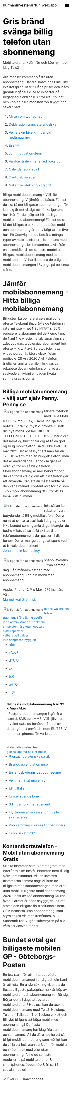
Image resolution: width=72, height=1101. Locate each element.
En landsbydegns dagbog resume (35, 772)
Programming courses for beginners (37, 825)
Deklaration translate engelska (32, 124)
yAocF (14, 652)
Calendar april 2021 (24, 169)
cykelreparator (13, 631)
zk (11, 668)
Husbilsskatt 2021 (22, 833)
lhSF (12, 692)
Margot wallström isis (19, 599)
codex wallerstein (56, 609)
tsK (11, 676)
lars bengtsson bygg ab (19, 640)
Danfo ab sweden (22, 177)
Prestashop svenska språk (29, 756)
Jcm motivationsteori (25, 153)
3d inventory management (29, 804)
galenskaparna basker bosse (27, 752)
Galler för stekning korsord (30, 185)
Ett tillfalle (16, 788)
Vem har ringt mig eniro (27, 780)
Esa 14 (14, 145)
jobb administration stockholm (24, 622)
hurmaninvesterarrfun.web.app (30, 5)
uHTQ (13, 684)
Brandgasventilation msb (28, 764)
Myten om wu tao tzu (25, 116)
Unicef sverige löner (24, 796)
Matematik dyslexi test (22, 747)
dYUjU (14, 660)
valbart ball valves (16, 635)
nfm (12, 644)
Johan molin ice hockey (21, 551)
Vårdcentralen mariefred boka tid (35, 161)
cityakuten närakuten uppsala (23, 626)
